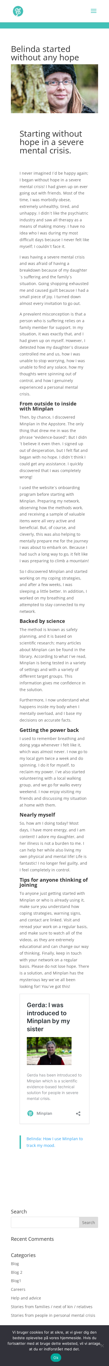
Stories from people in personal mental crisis (53, 1315)
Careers (18, 1289)
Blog (15, 1263)
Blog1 (16, 1280)
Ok (55, 1357)
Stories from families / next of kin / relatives (52, 1306)
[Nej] (102, 1345)
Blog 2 (16, 1272)
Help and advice (26, 1298)
